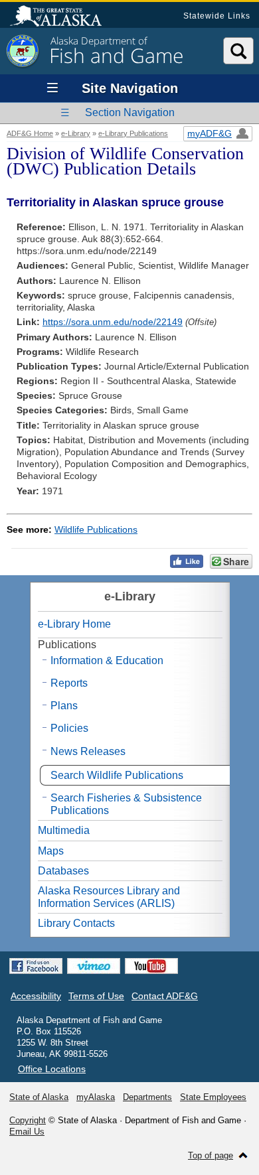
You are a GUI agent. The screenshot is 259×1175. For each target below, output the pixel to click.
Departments (147, 1097)
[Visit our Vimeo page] (93, 966)
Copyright (27, 1120)
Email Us (26, 1132)
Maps (51, 851)
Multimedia (64, 830)
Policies (69, 728)
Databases (63, 870)
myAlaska (95, 1097)
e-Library (75, 133)
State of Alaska (62, 17)
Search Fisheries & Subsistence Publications (126, 804)
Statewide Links (216, 16)
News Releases (88, 751)
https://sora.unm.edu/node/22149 (113, 321)
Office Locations (52, 1069)
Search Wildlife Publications (116, 775)
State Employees (213, 1097)
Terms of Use (96, 996)
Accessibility (36, 996)
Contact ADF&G (164, 996)
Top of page (210, 1155)
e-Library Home (74, 624)
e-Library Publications (133, 133)
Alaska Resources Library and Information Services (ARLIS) (109, 897)
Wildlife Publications (95, 529)
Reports (69, 683)
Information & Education (106, 660)
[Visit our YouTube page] (151, 966)
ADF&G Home (30, 133)
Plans (64, 705)
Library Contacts (76, 923)
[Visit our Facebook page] (35, 966)
